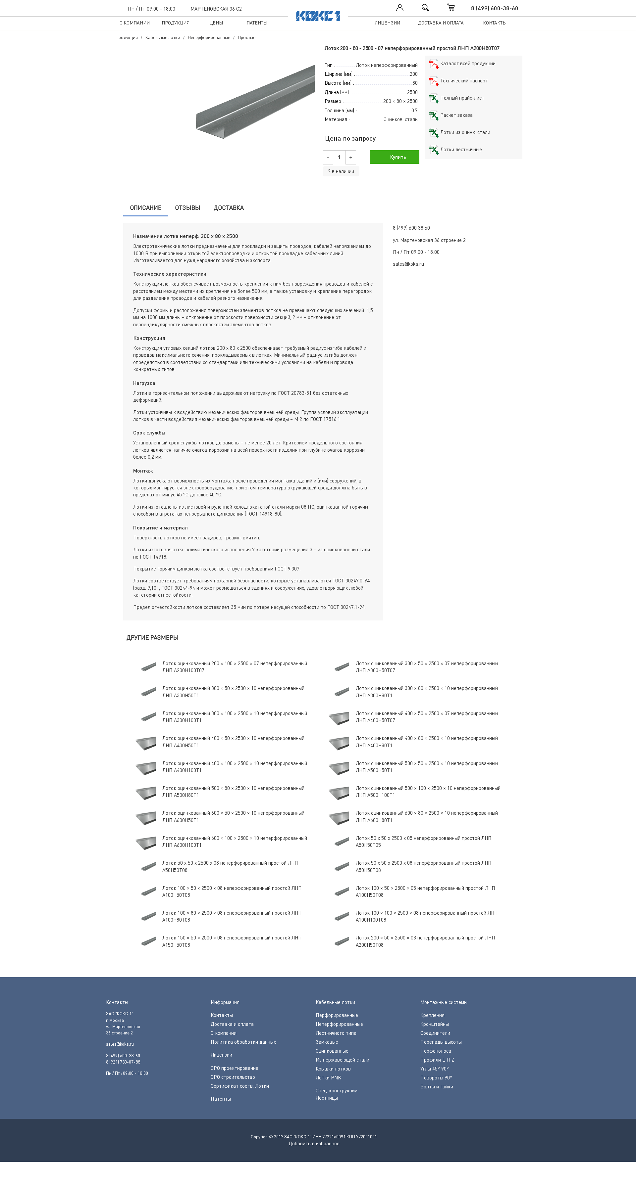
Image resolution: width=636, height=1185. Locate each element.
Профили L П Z (437, 1060)
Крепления (432, 1015)
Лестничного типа (336, 1033)
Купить (397, 157)
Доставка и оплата (441, 22)
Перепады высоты (441, 1042)
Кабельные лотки (335, 1002)
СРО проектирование (234, 1068)
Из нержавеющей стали (342, 1060)
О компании (135, 22)
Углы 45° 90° (434, 1068)
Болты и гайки (436, 1086)
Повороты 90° (436, 1077)
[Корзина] (458, 7)
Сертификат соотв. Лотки (240, 1086)
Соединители (435, 1033)
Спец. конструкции (336, 1090)
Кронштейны (434, 1024)
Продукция (175, 22)
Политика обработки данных (243, 1042)
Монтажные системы (443, 1002)
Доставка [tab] (229, 207)
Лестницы (327, 1098)
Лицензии (387, 22)
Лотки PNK (328, 1077)
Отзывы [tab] (187, 207)
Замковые (327, 1042)
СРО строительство (233, 1077)
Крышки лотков (333, 1068)
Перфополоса (435, 1051)
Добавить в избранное (314, 1143)
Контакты (494, 22)
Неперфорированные (339, 1024)
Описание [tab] (146, 207)
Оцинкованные (332, 1051)
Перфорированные (337, 1015)
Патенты (256, 22)
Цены (216, 22)
